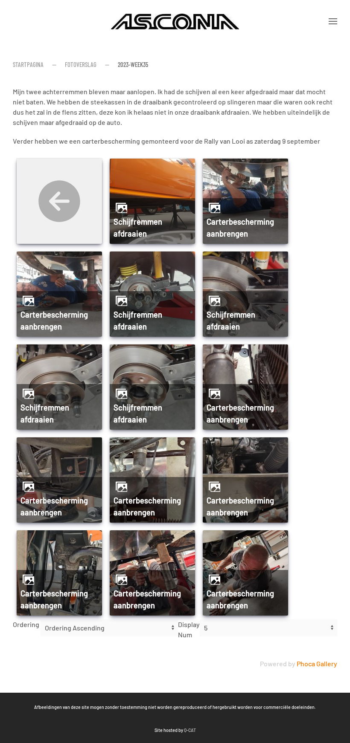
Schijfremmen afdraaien (138, 227)
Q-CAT (190, 730)
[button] (333, 21)
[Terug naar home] (175, 21)
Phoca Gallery (317, 663)
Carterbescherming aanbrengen (240, 227)
